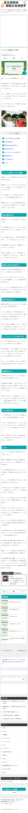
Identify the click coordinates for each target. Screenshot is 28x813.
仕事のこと (5, 755)
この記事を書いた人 (8, 573)
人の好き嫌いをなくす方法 (14, 623)
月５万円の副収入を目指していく (11, 711)
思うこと (5, 758)
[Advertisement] (14, 31)
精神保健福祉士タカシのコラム (8, 55)
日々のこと (5, 762)
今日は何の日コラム (7, 751)
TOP (12, 799)
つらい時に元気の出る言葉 (7, 650)
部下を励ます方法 (13, 616)
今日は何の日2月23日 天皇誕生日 (11, 715)
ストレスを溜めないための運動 (12, 138)
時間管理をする (8, 155)
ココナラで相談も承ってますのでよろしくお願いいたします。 (13, 661)
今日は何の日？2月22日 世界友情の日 (17, 639)
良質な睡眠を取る (9, 141)
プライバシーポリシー (8, 781)
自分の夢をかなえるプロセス (15, 602)
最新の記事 (18, 573)
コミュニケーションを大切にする (13, 152)
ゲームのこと (6, 748)
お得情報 (5, 734)
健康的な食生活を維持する (11, 145)
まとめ (6, 162)
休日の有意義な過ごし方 (14, 609)
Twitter (4, 727)
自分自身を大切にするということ (16, 631)
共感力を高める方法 (21, 650)
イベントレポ (6, 741)
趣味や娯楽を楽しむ (9, 148)
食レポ (4, 772)
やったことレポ (6, 738)
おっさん (5, 731)
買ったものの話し (7, 769)
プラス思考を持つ (9, 159)
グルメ (4, 745)
